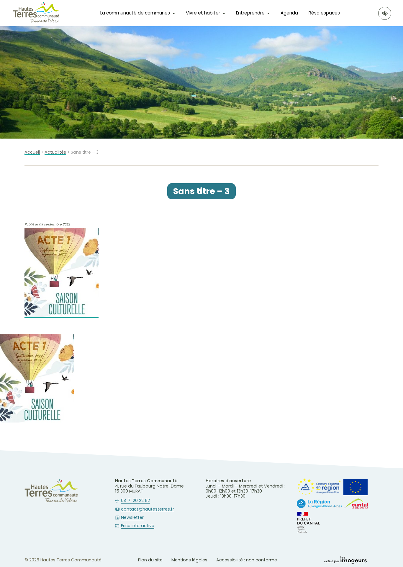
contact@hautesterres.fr (147, 509)
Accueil (32, 152)
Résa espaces (324, 13)
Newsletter (132, 517)
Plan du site (150, 560)
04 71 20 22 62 (135, 500)
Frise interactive (137, 526)
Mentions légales (189, 560)
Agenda (289, 13)
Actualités (55, 152)
